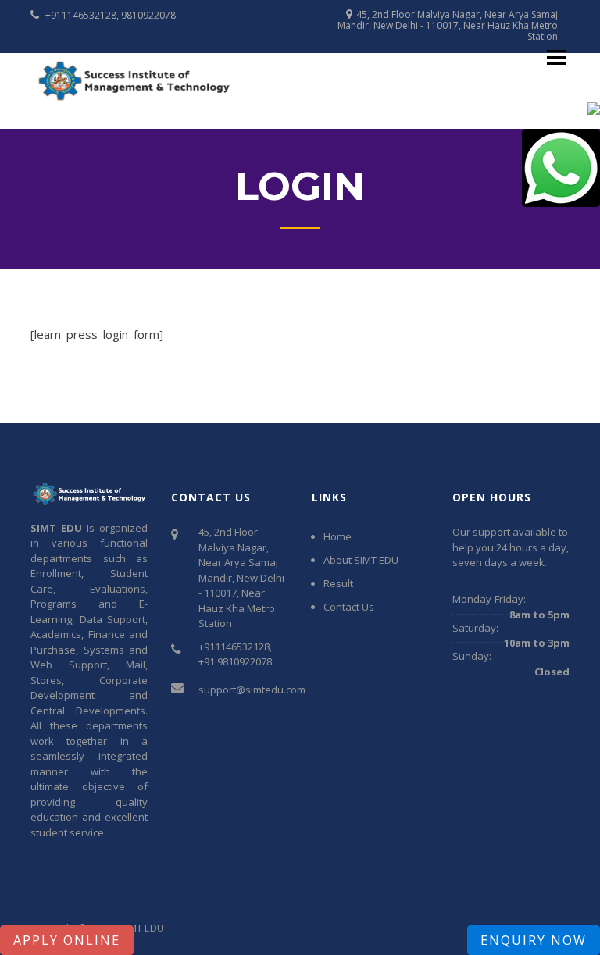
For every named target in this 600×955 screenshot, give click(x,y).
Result (338, 583)
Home (337, 536)
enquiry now (533, 940)
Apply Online (66, 940)
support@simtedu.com (251, 689)
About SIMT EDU (360, 560)
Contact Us (348, 607)
